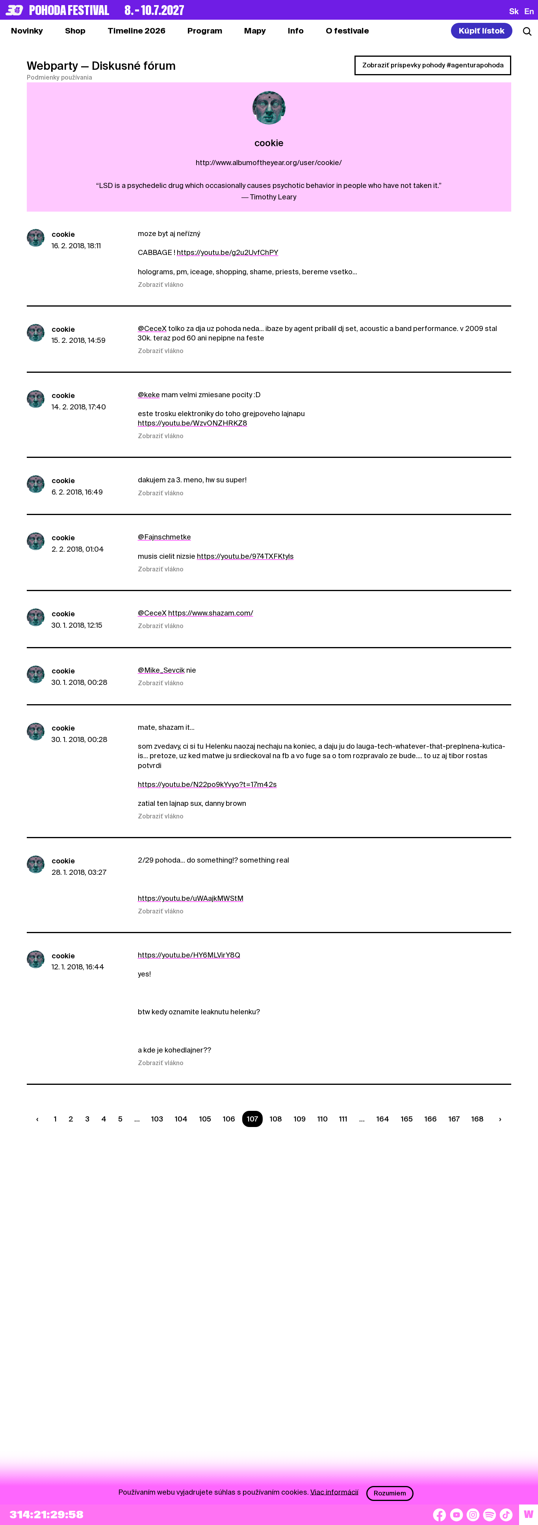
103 (157, 1119)
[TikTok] (506, 1514)
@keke (149, 395)
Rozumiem (390, 1493)
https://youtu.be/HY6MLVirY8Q (189, 955)
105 (205, 1119)
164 (383, 1119)
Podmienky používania (59, 77)
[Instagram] (473, 1514)
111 (343, 1119)
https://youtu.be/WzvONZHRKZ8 (192, 423)
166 (431, 1119)
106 (229, 1119)
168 (477, 1119)
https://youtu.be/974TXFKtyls (245, 556)
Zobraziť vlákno (161, 284)
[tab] (75, 30)
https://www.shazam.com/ (210, 613)
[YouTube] (456, 1514)
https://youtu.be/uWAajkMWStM (190, 898)
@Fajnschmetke (164, 537)
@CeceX (152, 328)
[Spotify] (489, 1514)
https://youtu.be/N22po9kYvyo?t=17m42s (207, 784)
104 (181, 1119)
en (529, 11)
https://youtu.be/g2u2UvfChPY (227, 252)
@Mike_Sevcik (161, 670)
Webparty (52, 66)
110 (322, 1119)
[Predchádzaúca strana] (39, 1119)
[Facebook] (439, 1514)
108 (276, 1119)
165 (407, 1119)
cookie (63, 234)
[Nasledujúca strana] (498, 1119)
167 (454, 1119)
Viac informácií (334, 1492)
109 (300, 1119)
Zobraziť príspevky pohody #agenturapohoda (433, 65)
